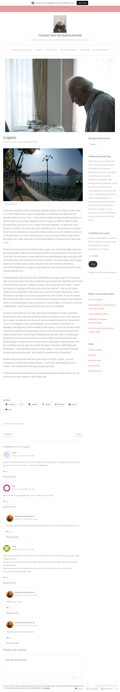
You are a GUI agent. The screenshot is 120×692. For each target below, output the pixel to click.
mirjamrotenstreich (28, 142)
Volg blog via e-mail (98, 233)
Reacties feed (94, 365)
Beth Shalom (78, 435)
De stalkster (51, 50)
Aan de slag (82, 3)
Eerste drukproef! (95, 299)
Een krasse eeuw (100, 50)
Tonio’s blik (84, 50)
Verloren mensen (68, 50)
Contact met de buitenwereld (60, 35)
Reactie (75, 677)
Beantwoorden (9, 476)
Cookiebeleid (46, 688)
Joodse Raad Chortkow (98, 314)
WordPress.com (95, 371)
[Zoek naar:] (100, 144)
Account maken (95, 350)
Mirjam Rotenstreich (22, 50)
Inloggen (92, 355)
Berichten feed (94, 360)
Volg (93, 264)
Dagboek (38, 50)
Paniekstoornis (8, 435)
